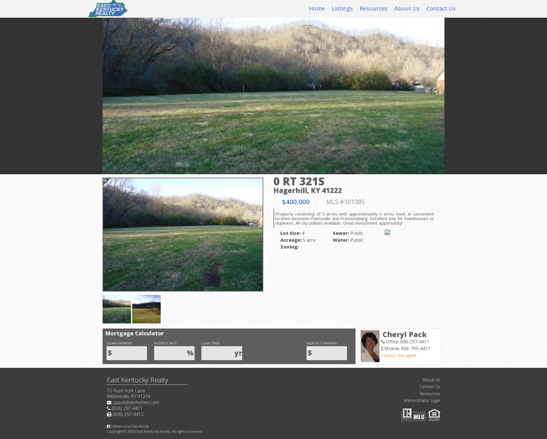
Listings (342, 8)
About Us (407, 8)
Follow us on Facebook (129, 426)
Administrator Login (422, 400)
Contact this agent (399, 355)
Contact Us (441, 8)
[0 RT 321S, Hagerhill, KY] (183, 235)
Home (317, 8)
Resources (373, 8)
